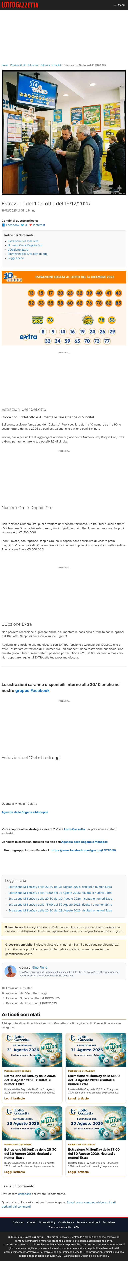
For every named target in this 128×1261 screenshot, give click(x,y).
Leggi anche (16, 258)
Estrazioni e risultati (51, 65)
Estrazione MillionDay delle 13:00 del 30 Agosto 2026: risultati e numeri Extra (60, 904)
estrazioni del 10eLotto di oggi (26, 993)
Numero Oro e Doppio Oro (25, 245)
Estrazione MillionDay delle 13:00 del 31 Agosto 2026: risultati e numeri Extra (60, 892)
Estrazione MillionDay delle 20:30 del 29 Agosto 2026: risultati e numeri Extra (60, 910)
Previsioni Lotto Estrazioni (24, 65)
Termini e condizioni (88, 1222)
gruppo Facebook (32, 690)
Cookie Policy (66, 1222)
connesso (24, 1194)
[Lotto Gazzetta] (20, 5)
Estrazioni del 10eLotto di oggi (28, 253)
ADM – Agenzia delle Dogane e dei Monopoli (82, 1255)
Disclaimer (109, 1222)
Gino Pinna (39, 967)
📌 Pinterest (37, 225)
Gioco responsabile (60, 1227)
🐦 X (24, 225)
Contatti (31, 1222)
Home (5, 65)
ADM (77, 1227)
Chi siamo (18, 1222)
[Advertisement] (64, 38)
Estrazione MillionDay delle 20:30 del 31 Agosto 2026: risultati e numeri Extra (60, 886)
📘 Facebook (10, 225)
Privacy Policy (47, 1222)
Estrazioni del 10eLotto (23, 241)
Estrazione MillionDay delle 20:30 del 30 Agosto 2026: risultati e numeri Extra (60, 898)
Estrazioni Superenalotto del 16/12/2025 (33, 998)
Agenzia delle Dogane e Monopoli (25, 812)
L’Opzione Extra (18, 249)
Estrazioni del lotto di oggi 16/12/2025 (31, 1003)
